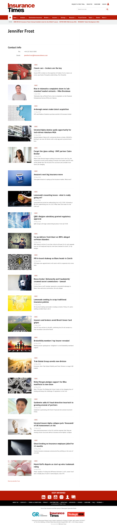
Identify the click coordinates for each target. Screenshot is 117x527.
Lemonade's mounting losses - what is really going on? (52, 196)
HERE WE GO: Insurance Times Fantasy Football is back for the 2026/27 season (36, 22)
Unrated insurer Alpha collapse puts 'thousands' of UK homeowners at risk (54, 424)
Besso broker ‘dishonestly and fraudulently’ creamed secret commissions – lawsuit (52, 280)
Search (107, 9)
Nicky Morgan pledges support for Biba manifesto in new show (50, 383)
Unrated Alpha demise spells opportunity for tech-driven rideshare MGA (52, 131)
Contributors (54, 502)
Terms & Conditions (34, 502)
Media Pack (64, 502)
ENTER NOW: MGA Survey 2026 (67, 22)
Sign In (104, 4)
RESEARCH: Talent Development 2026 (88, 22)
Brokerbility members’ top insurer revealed (51, 340)
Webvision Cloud (62, 524)
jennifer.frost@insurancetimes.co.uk (35, 55)
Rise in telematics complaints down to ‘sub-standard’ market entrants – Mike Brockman (52, 89)
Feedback (99, 502)
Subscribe (97, 4)
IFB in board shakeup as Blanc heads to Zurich (53, 258)
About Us (15, 502)
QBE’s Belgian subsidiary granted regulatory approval (52, 217)
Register (89, 4)
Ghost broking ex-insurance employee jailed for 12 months (54, 444)
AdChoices (72, 502)
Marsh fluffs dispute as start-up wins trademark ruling (54, 465)
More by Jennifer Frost (14, 481)
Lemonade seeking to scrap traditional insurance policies (50, 300)
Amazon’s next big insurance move (48, 174)
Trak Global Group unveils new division (50, 361)
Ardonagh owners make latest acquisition (51, 109)
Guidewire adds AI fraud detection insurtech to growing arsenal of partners (53, 403)
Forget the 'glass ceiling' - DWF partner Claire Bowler (53, 152)
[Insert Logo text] (21, 11)
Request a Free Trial (78, 4)
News (36, 64)
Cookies (80, 502)
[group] (104, 17)
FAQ (93, 502)
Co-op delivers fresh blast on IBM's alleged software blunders (52, 238)
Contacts (23, 502)
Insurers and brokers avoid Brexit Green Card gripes (53, 321)
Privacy (45, 502)
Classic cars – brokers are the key (48, 68)
